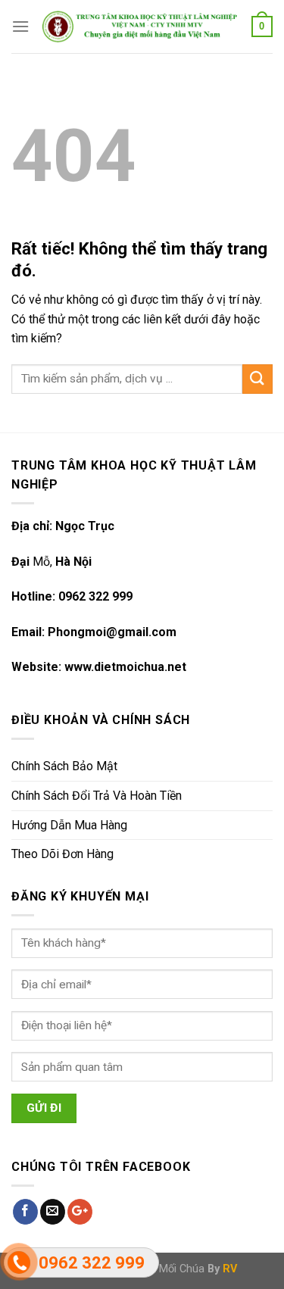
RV (230, 1268)
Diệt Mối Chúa (170, 1268)
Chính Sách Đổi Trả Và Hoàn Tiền (96, 795)
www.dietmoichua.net (125, 667)
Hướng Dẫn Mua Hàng (69, 825)
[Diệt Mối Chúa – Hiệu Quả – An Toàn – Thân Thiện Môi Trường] (140, 26)
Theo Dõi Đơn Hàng (62, 854)
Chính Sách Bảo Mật (64, 766)
